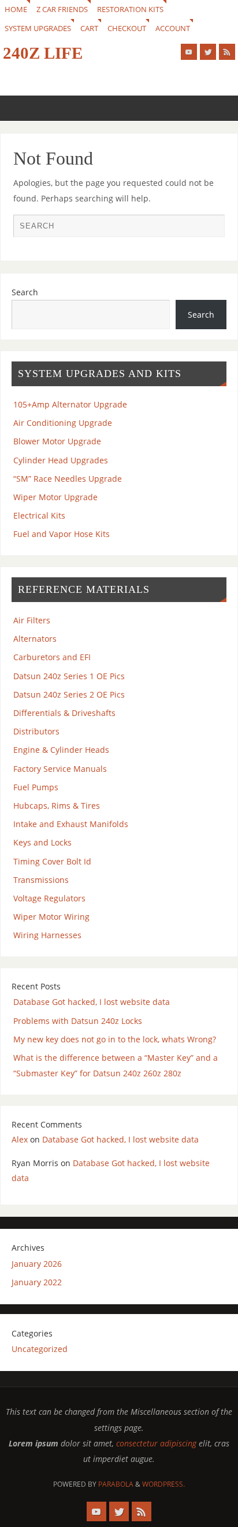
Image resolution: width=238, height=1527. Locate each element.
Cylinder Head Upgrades (60, 460)
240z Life (43, 53)
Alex (20, 1139)
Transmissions (41, 879)
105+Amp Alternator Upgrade (70, 404)
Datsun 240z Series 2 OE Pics (69, 694)
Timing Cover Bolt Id (52, 861)
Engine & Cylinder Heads (61, 749)
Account (172, 28)
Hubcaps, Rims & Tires (56, 805)
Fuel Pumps (35, 787)
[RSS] (227, 52)
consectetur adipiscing (156, 1443)
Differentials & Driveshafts (64, 712)
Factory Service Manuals (60, 768)
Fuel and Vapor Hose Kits (61, 533)
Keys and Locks (42, 842)
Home (16, 9)
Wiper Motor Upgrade (55, 497)
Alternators (35, 638)
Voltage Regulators (49, 898)
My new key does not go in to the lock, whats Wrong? (114, 1039)
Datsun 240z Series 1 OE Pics (69, 676)
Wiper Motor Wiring (51, 916)
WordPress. (163, 1484)
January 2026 (37, 1263)
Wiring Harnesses (47, 935)
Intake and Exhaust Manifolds (70, 823)
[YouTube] (189, 52)
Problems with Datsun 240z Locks (77, 1020)
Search (25, 292)
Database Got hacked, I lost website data (91, 1001)
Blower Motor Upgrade (57, 441)
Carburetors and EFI (52, 657)
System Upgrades (38, 28)
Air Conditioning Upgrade (62, 422)
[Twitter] (208, 52)
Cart (89, 28)
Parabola (115, 1484)
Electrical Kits (39, 515)
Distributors (36, 731)
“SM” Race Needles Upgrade (67, 478)
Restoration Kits (130, 9)
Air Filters (31, 620)
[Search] (210, 228)
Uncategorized (40, 1348)
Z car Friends (62, 9)
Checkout (126, 28)
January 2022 (37, 1282)
